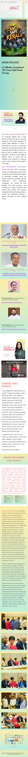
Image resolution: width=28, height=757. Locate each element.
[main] (14, 62)
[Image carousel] (14, 120)
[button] (1, 2)
